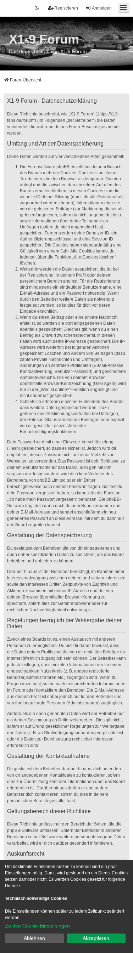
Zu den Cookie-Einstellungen (37, 926)
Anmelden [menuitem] (102, 8)
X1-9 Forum (44, 39)
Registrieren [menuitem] (66, 8)
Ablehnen (34, 938)
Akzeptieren (96, 938)
